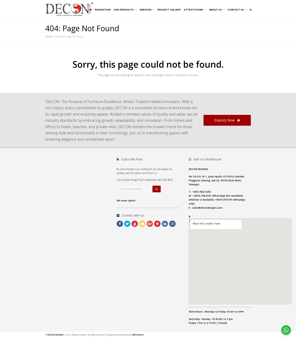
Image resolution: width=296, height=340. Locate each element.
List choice (123, 180)
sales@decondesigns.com (207, 207)
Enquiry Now (224, 120)
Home (48, 36)
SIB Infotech (138, 334)
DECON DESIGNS (55, 334)
